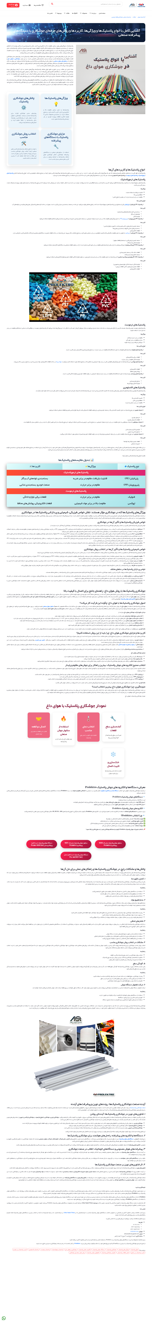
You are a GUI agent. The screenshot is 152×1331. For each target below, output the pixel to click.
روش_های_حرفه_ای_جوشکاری (77, 1252)
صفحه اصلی (102, 13)
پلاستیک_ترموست (45, 1249)
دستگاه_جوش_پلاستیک (99, 1249)
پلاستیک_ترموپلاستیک (57, 1249)
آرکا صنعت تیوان (141, 17)
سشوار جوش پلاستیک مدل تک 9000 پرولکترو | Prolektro (110, 844)
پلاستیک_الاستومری (34, 1249)
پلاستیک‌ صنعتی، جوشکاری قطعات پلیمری (121, 17)
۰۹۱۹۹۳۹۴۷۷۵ (134, 1231)
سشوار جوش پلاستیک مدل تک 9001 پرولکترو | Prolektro (76, 844)
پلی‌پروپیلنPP (124, 218)
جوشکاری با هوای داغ (14, 58)
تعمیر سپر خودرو (40, 640)
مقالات (134, 17)
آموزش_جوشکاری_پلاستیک (108, 1252)
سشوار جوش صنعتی (48, 606)
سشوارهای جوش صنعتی (60, 61)
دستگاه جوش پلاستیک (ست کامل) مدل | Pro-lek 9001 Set (76, 856)
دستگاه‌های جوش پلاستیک (126, 1138)
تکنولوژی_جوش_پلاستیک (93, 1252)
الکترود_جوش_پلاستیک (85, 1249)
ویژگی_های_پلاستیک (124, 1249)
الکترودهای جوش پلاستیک (128, 599)
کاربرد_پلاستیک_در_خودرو (20, 1249)
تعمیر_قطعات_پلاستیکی (123, 1252)
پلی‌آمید (127, 233)
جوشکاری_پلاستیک (111, 1249)
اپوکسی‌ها (59, 361)
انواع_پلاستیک (134, 1249)
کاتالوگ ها (74, 13)
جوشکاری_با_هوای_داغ (71, 1249)
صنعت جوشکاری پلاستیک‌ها (137, 1107)
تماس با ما (50, 13)
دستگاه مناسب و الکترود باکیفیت (109, 790)
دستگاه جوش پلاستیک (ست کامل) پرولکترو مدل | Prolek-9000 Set (42, 844)
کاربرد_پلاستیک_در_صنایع (137, 1252)
